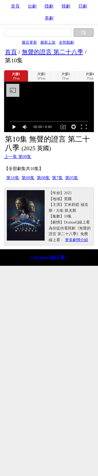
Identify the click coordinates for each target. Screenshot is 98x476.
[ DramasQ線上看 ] (49, 257)
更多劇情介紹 (76, 240)
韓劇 (66, 6)
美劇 (49, 18)
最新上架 (48, 42)
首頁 (15, 6)
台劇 (32, 6)
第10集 (12, 177)
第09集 (28, 177)
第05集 (71, 177)
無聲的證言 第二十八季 (52, 52)
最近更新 (29, 42)
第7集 (57, 177)
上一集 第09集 (17, 156)
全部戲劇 (66, 42)
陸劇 (49, 6)
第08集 (43, 177)
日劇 (82, 6)
